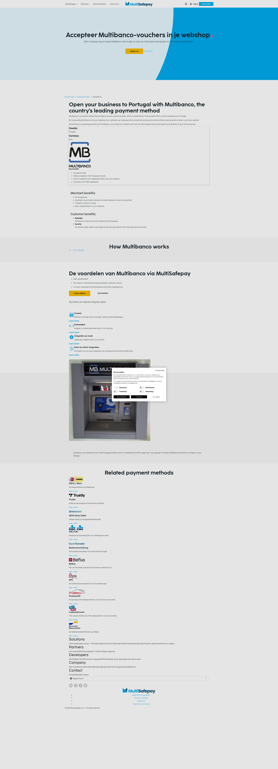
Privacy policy (160, 370)
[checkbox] (115, 388)
